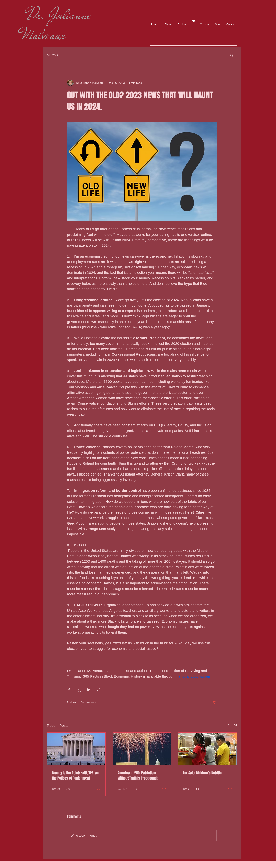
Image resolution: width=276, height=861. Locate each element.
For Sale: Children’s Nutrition (203, 773)
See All (232, 725)
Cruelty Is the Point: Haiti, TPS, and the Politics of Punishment (76, 775)
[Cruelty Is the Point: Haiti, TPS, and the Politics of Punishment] (76, 749)
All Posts (52, 55)
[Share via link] (99, 690)
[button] (219, 25)
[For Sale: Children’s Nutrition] (207, 749)
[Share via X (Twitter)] (79, 690)
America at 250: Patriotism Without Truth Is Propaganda (138, 775)
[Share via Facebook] (69, 690)
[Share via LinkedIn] (89, 690)
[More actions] (214, 82)
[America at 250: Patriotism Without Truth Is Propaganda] (142, 749)
